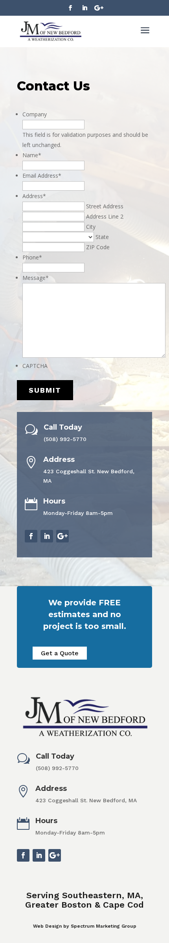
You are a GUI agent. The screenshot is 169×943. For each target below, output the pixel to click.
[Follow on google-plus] (98, 7)
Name (31, 155)
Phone (32, 257)
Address (34, 196)
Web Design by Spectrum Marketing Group (84, 926)
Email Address (41, 175)
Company (34, 114)
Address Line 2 (104, 216)
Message (35, 277)
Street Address (104, 206)
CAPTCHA (35, 365)
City (91, 226)
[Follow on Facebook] (70, 7)
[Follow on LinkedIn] (84, 7)
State (102, 237)
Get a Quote (60, 653)
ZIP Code (98, 247)
